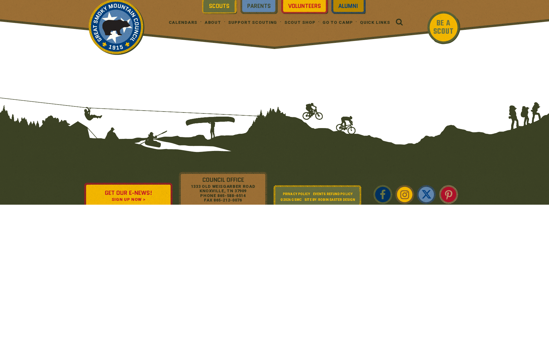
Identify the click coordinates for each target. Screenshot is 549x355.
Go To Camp (337, 22)
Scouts (219, 6)
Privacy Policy (296, 194)
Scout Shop (299, 22)
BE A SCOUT (443, 27)
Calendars (183, 22)
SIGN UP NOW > (128, 199)
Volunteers (304, 6)
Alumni (348, 6)
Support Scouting (252, 22)
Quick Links (375, 22)
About (213, 22)
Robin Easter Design (336, 199)
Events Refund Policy (333, 194)
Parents (259, 6)
